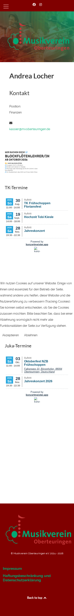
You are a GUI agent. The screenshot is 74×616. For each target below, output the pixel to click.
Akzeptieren (10, 335)
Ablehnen (30, 335)
